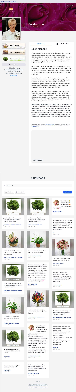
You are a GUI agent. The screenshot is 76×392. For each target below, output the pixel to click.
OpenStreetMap (39, 387)
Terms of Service (42, 385)
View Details (13, 75)
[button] (13, 206)
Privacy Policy (34, 385)
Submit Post (68, 192)
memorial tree (50, 125)
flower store (34, 126)
